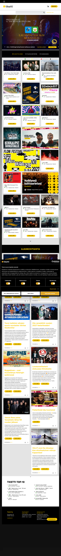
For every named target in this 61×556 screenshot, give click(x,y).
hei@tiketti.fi (10, 518)
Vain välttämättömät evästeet (11, 293)
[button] (4, 47)
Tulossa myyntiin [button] (32, 54)
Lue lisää (8, 297)
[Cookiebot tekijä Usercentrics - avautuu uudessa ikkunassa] (52, 262)
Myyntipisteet (52, 519)
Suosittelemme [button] (18, 54)
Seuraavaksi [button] (45, 54)
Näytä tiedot (53, 289)
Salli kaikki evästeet (50, 293)
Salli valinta (30, 293)
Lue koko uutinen (40, 47)
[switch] (23, 283)
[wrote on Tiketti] (16, 312)
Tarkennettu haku (50, 12)
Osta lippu (17, 297)
